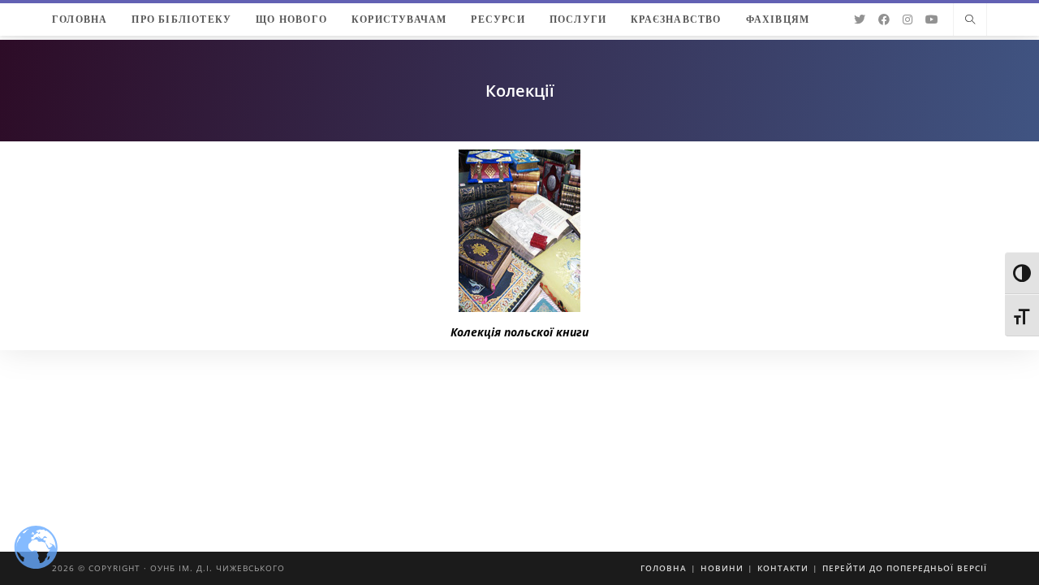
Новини (722, 568)
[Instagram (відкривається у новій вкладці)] (907, 19)
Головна (663, 568)
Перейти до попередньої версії (904, 568)
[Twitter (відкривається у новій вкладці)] (859, 19)
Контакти (782, 568)
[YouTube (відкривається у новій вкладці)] (932, 19)
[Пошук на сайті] (970, 20)
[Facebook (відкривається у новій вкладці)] (884, 19)
